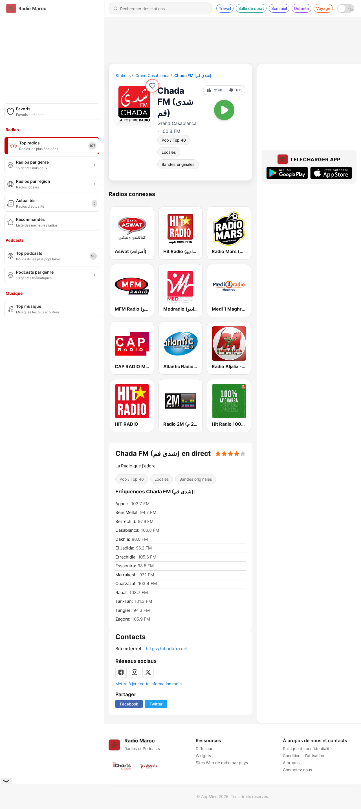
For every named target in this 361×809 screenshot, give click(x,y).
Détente (301, 8)
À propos (291, 762)
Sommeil (279, 8)
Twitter (155, 704)
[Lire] (224, 110)
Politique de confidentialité (307, 748)
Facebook (129, 704)
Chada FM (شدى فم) (193, 75)
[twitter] (148, 672)
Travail (225, 8)
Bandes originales (178, 164)
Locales (169, 152)
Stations (123, 75)
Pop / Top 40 (174, 140)
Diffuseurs (205, 748)
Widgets (203, 755)
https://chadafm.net (167, 648)
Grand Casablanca (152, 75)
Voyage (323, 8)
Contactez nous (297, 769)
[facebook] (121, 672)
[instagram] (134, 672)
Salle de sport (251, 8)
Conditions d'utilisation (303, 755)
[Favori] (152, 86)
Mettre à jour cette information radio (148, 683)
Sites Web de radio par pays (222, 762)
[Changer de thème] (345, 8)
